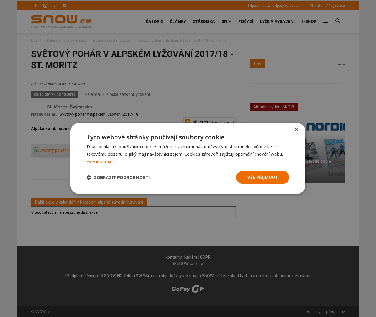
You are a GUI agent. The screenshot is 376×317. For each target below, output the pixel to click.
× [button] (296, 129)
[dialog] (188, 158)
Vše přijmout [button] (262, 177)
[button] (118, 177)
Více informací (100, 161)
